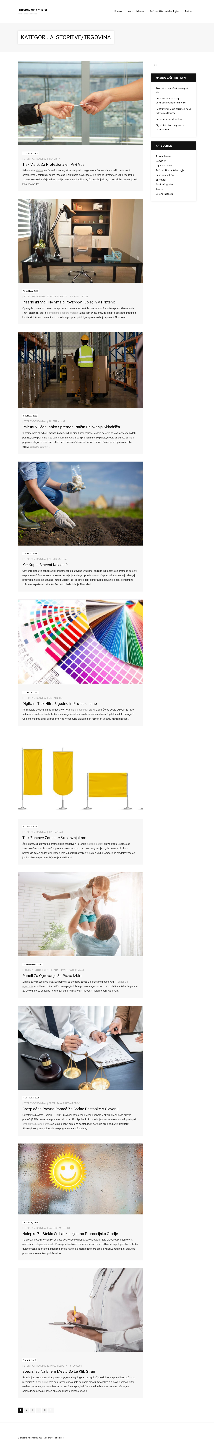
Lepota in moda (164, 165)
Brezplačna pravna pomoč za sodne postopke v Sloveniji (70, 1109)
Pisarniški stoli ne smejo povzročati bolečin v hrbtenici (69, 302)
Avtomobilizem (163, 156)
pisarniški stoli (79, 296)
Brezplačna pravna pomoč (36, 1123)
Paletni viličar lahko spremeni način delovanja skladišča (71, 427)
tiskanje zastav (95, 843)
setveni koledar (58, 559)
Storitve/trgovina (35, 159)
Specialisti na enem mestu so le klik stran (58, 1371)
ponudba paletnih (39, 446)
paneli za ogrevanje (73, 970)
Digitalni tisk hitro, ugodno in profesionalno (59, 703)
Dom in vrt (29, 970)
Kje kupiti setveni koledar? (45, 565)
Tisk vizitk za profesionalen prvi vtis (53, 164)
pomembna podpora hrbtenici (63, 312)
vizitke (39, 170)
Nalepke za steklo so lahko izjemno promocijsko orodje (70, 1234)
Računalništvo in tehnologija (170, 170)
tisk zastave (56, 832)
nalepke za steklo (44, 1244)
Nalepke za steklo (59, 1228)
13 (45, 1410)
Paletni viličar (57, 421)
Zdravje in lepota (57, 296)
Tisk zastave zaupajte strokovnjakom (54, 838)
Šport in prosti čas (165, 175)
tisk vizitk (54, 159)
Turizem (160, 189)
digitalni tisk (56, 698)
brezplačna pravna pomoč (64, 1103)
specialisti (76, 1366)
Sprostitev (161, 179)
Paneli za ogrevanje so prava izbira (52, 975)
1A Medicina (41, 1382)
